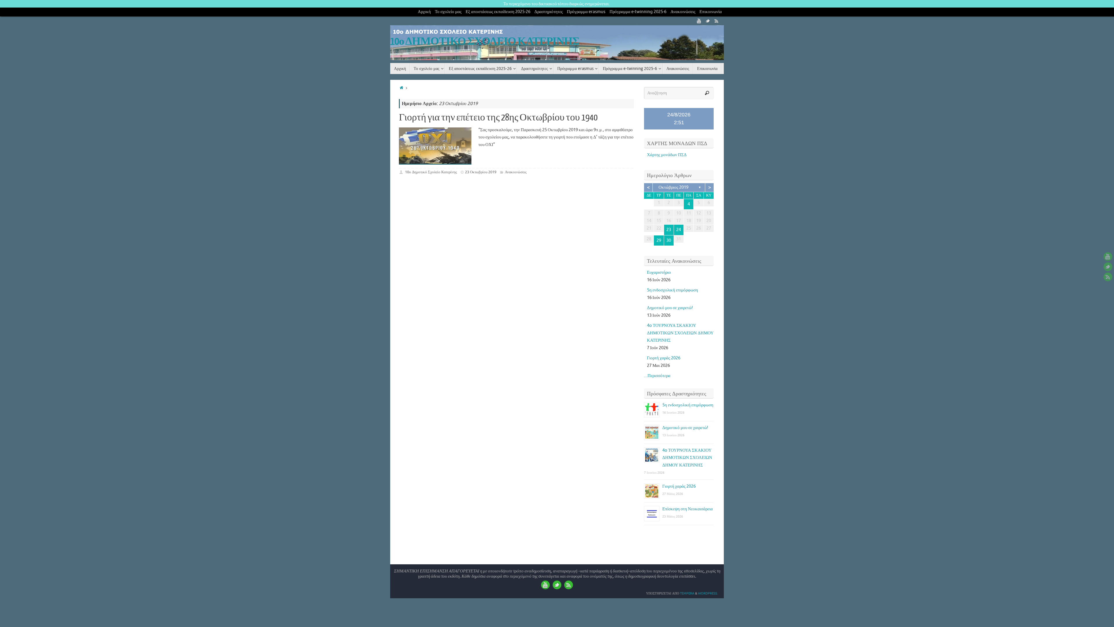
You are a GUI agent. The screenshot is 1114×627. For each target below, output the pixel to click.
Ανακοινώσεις (682, 12)
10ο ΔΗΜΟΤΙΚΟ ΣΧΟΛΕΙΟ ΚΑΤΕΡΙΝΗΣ (484, 41)
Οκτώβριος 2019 (673, 187)
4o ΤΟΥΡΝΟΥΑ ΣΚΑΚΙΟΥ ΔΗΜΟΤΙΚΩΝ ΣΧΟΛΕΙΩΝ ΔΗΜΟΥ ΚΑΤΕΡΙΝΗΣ (680, 333)
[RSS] (716, 21)
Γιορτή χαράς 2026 (663, 358)
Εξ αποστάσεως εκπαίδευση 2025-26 (498, 12)
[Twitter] (708, 21)
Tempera (687, 593)
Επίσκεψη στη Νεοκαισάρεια (687, 509)
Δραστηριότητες (548, 12)
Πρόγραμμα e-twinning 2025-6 (638, 12)
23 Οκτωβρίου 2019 (480, 172)
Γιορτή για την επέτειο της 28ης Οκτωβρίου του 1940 (498, 117)
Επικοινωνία (710, 12)
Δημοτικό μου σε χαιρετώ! (670, 308)
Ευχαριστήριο (659, 272)
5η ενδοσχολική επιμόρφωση (672, 290)
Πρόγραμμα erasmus (586, 12)
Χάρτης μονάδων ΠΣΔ (667, 155)
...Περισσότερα (657, 376)
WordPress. (708, 593)
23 (668, 230)
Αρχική (424, 12)
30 (668, 240)
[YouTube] (699, 21)
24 (678, 230)
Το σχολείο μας (448, 12)
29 (659, 240)
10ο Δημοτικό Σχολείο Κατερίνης (431, 172)
